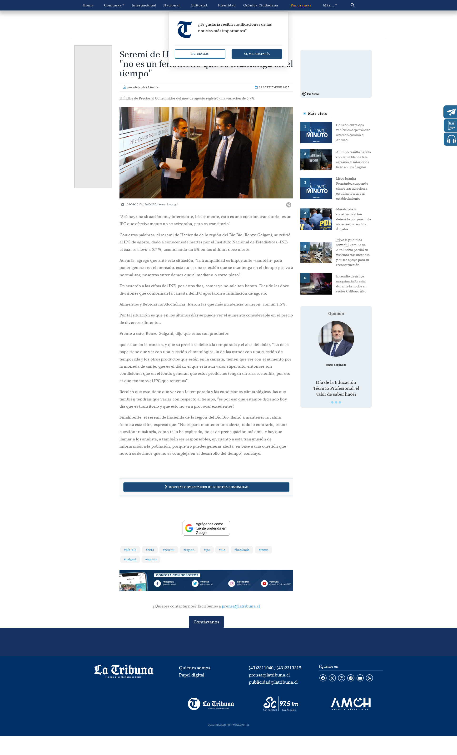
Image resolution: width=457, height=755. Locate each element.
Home (88, 5)
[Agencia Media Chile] (351, 704)
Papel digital (191, 675)
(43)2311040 (261, 668)
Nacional (171, 5)
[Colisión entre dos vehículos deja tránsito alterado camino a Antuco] (318, 132)
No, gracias (200, 53)
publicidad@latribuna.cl (273, 682)
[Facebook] (171, 584)
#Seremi (168, 550)
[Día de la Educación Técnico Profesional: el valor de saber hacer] (336, 339)
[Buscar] (363, 5)
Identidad (227, 5)
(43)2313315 (289, 668)
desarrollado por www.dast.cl (228, 724)
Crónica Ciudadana (260, 5)
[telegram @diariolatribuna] (350, 678)
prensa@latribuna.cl (241, 606)
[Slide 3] (340, 402)
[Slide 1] (332, 402)
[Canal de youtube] (360, 678)
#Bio (222, 550)
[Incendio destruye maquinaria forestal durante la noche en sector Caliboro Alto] (318, 283)
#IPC (207, 550)
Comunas (112, 5)
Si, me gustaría (257, 54)
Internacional (144, 5)
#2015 (150, 550)
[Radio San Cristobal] (281, 704)
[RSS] (369, 678)
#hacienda (241, 550)
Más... (328, 5)
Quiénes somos (194, 668)
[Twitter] (206, 584)
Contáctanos (206, 622)
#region (189, 550)
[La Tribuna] (211, 704)
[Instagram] (241, 584)
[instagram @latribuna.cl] (341, 678)
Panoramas (301, 5)
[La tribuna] (124, 673)
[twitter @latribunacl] (332, 678)
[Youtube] (275, 584)
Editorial (199, 5)
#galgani (130, 559)
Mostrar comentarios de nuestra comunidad (208, 487)
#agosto (151, 559)
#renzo (263, 550)
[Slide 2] (336, 402)
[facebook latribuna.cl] (323, 678)
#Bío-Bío (130, 550)
